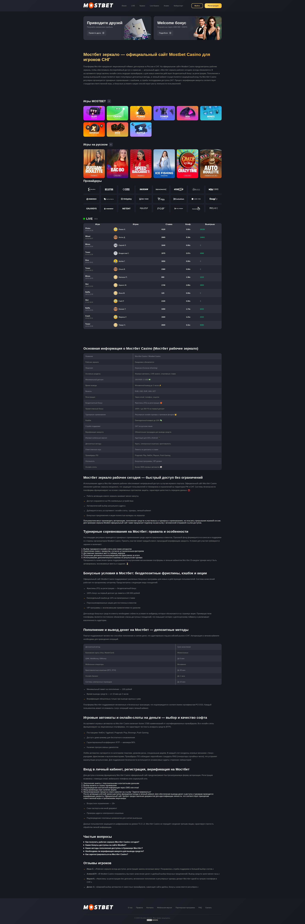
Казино (142, 6)
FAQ (200, 908)
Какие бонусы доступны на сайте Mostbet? (105, 845)
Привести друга (95, 33)
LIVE (133, 6)
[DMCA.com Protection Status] (152, 921)
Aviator (166, 6)
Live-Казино (154, 6)
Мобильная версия (164, 908)
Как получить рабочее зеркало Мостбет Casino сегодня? (112, 842)
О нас (130, 908)
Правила (139, 908)
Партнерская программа (185, 908)
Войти (197, 6)
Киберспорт (178, 6)
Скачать (208, 908)
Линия (124, 6)
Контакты (150, 908)
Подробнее (163, 33)
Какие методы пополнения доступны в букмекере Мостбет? (114, 848)
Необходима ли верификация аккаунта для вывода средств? (114, 851)
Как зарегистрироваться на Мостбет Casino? (106, 854)
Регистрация (213, 6)
